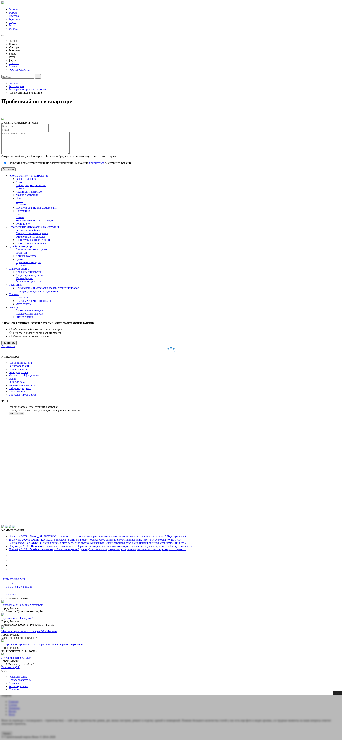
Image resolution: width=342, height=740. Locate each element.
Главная (13, 9)
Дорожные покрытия (28, 271)
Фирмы (13, 28)
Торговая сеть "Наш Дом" (17, 618)
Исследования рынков (29, 313)
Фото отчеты (23, 303)
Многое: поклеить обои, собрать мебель (36, 332)
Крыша (20, 188)
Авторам (14, 683)
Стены (20, 217)
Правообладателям (20, 679)
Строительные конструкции (33, 239)
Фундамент (23, 223)
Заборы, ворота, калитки (31, 185)
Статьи (13, 66)
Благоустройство (19, 268)
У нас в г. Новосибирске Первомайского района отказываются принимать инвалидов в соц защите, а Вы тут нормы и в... (101, 546)
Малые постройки (27, 194)
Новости (14, 63)
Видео (12, 22)
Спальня (21, 265)
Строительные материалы (31, 242)
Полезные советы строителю (33, 300)
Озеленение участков (29, 281)
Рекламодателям (18, 686)
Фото (12, 25)
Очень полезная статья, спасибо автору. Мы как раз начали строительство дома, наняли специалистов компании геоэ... (97, 542)
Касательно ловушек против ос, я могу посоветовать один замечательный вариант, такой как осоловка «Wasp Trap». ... (97, 539)
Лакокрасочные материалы (32, 233)
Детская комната (26, 255)
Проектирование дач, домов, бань (36, 207)
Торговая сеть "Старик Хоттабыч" (22, 604)
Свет (19, 214)
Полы (19, 201)
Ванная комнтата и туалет (31, 249)
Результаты (8, 346)
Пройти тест (16, 413)
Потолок (21, 204)
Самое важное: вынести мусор (31, 336)
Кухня (19, 259)
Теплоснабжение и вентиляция (34, 220)
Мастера (14, 15)
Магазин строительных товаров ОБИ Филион (29, 631)
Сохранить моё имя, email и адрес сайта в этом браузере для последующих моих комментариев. (59, 156)
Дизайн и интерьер (20, 246)
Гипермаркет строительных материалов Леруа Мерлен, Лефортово (42, 644)
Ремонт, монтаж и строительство (28, 175)
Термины (14, 19)
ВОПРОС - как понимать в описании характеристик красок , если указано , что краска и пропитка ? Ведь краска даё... (99, 536)
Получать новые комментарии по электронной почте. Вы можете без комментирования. (70, 162)
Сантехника (23, 210)
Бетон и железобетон (28, 230)
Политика (15, 689)
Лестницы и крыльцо (29, 191)
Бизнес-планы (24, 316)
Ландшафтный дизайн (29, 275)
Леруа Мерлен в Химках (16, 657)
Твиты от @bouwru (13, 578)
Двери (19, 181)
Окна (19, 198)
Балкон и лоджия (26, 178)
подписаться (96, 162)
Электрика (15, 284)
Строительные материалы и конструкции (34, 226)
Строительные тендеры (30, 310)
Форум (13, 12)
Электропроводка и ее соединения (37, 291)
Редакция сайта (18, 676)
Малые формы (24, 278)
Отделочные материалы (30, 236)
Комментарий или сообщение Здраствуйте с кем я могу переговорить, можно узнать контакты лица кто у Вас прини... (97, 549)
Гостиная (21, 252)
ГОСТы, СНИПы (19, 69)
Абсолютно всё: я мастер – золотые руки (37, 329)
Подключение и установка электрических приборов (47, 287)
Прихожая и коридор (28, 262)
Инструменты (24, 297)
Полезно (14, 294)
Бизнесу (13, 307)
